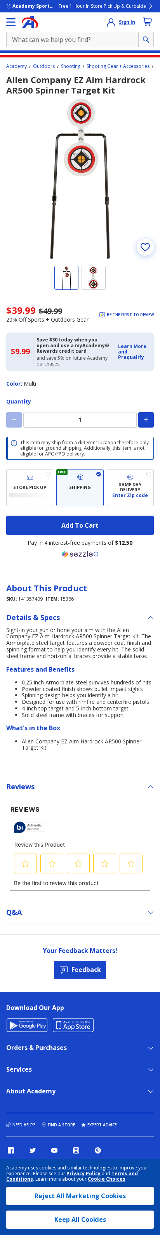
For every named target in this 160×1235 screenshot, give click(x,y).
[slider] (80, 179)
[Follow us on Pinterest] (98, 1150)
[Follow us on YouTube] (54, 1150)
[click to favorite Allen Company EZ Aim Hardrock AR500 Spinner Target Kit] (145, 247)
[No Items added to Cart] (147, 22)
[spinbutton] (80, 420)
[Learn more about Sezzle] (80, 554)
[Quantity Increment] (146, 420)
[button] (133, 352)
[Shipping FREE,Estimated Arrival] (80, 487)
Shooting (70, 66)
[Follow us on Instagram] (76, 1150)
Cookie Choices (106, 1179)
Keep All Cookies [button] (80, 1219)
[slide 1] (66, 278)
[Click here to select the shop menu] (11, 22)
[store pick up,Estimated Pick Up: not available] (30, 487)
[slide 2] (94, 278)
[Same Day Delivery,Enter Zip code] (130, 487)
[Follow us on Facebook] (11, 1150)
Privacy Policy (83, 1173)
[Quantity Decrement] (14, 420)
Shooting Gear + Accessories (118, 66)
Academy (16, 66)
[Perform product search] (146, 39)
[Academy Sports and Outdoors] (30, 22)
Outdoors (44, 66)
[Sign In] (111, 22)
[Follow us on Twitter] (32, 1150)
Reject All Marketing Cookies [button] (80, 1196)
